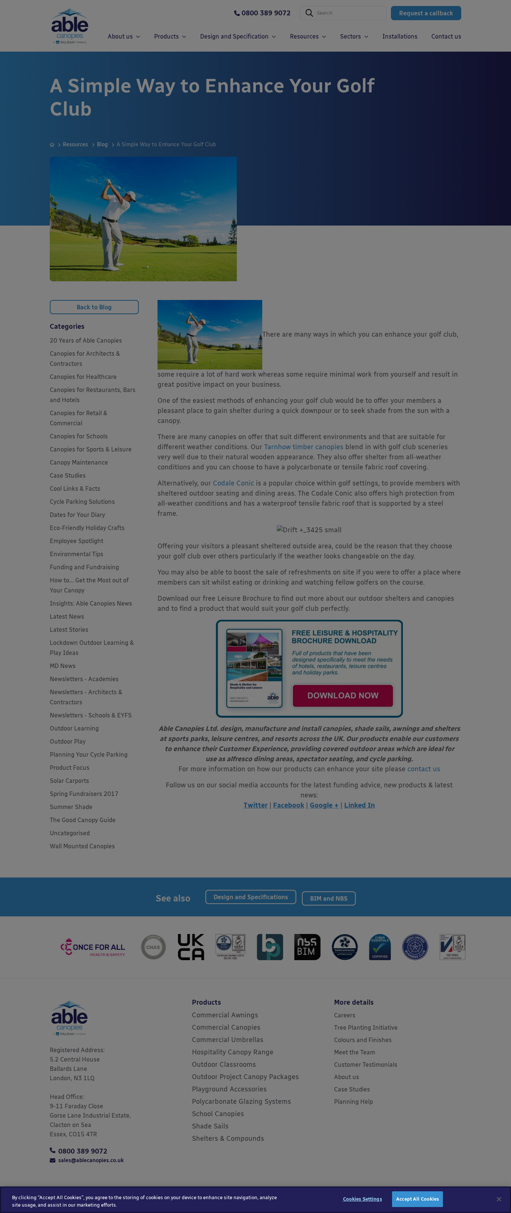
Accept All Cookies (417, 1199)
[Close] (499, 1199)
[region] (255, 1199)
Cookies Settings (362, 1199)
